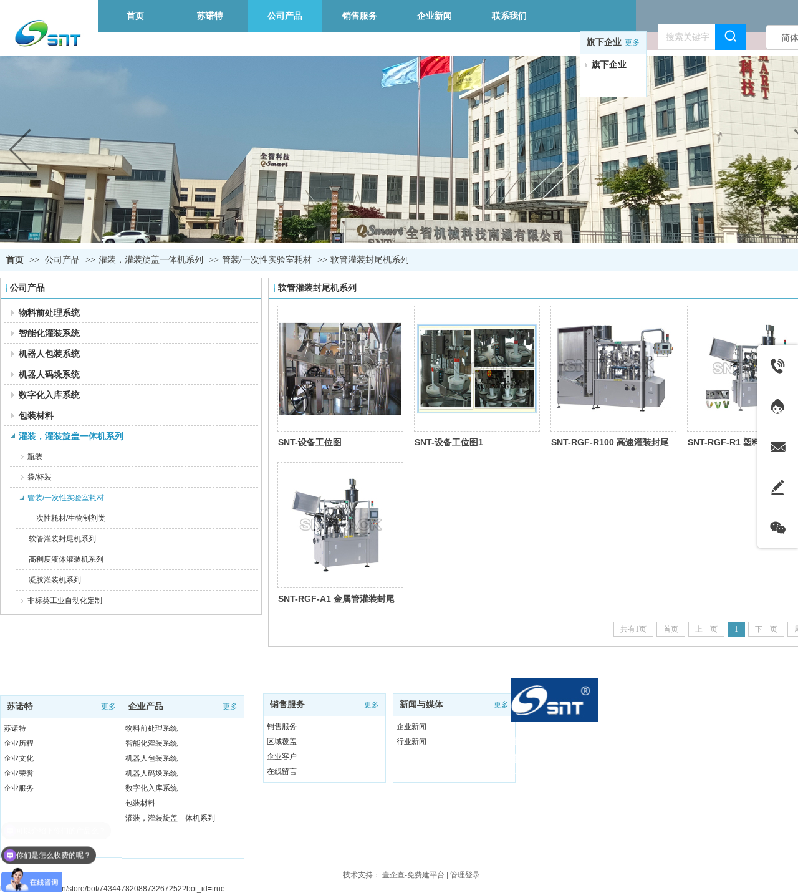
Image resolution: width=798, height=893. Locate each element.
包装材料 (140, 803)
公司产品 (62, 259)
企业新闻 (411, 726)
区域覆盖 (282, 741)
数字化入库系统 (151, 788)
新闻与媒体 (421, 704)
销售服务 (287, 704)
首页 (15, 259)
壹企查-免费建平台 (413, 875)
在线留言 (282, 771)
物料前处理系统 (151, 728)
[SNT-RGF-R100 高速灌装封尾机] (613, 369)
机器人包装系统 (151, 758)
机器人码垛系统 (151, 773)
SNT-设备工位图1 (449, 442)
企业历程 (19, 743)
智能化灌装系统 (151, 743)
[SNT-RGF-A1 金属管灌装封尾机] (340, 525)
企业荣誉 (19, 773)
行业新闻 (411, 741)
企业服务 (19, 788)
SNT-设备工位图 (310, 442)
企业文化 (19, 758)
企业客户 (282, 756)
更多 (632, 42)
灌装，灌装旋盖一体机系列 (151, 259)
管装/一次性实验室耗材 (267, 259)
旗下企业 (604, 42)
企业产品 (145, 706)
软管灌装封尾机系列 (369, 259)
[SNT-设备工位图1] (477, 369)
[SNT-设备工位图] (340, 369)
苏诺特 (20, 706)
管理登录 (465, 875)
